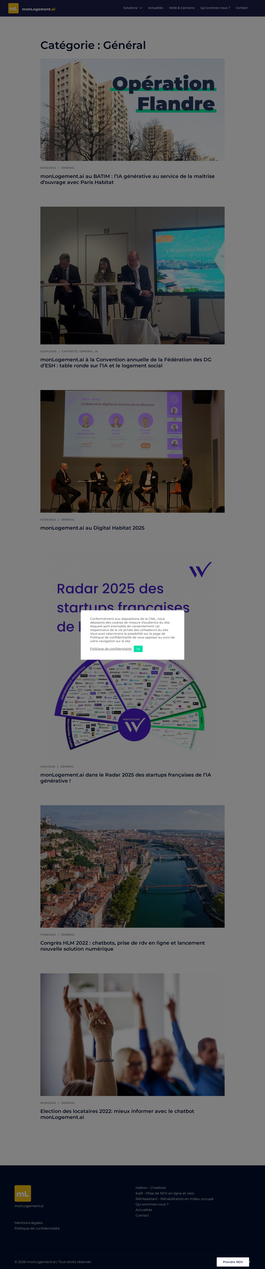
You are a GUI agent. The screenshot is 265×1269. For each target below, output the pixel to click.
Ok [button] (138, 648)
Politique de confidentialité (111, 649)
